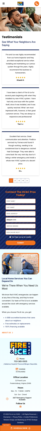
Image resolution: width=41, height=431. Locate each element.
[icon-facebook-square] (20, 406)
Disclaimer (7, 417)
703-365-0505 (20, 361)
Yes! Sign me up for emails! (21, 237)
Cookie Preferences (31, 417)
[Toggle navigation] (4, 3)
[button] (36, 3)
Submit (20, 243)
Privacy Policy (18, 417)
